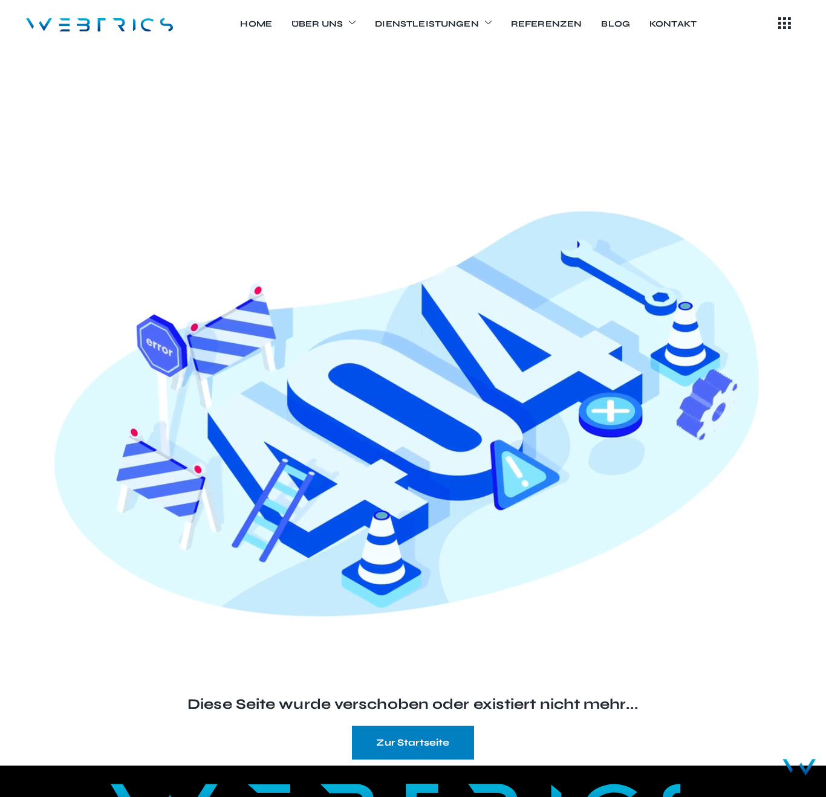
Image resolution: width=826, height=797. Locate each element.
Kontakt (673, 24)
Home (256, 24)
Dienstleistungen (426, 24)
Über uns (317, 24)
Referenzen (546, 24)
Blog (615, 24)
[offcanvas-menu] (784, 24)
